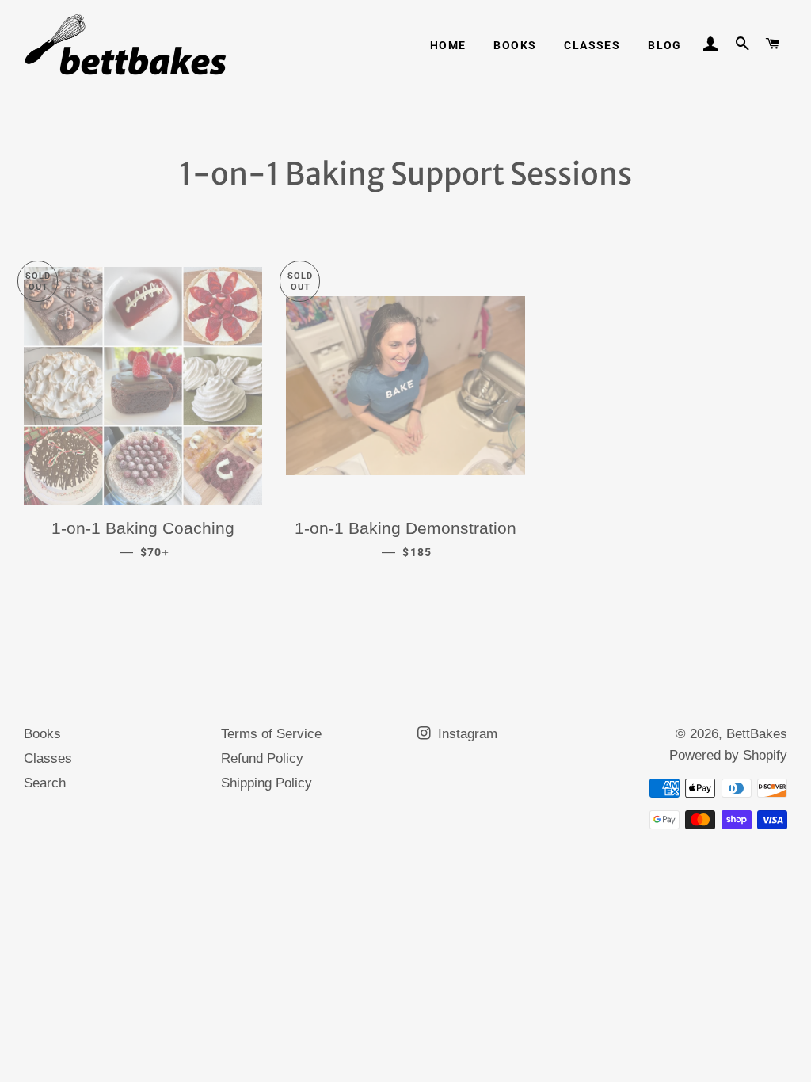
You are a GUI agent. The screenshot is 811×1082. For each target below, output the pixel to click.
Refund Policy (262, 758)
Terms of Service (271, 733)
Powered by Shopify (728, 755)
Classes (592, 45)
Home (448, 45)
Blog (665, 45)
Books (514, 45)
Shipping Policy (266, 783)
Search (45, 783)
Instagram (465, 733)
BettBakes (756, 733)
